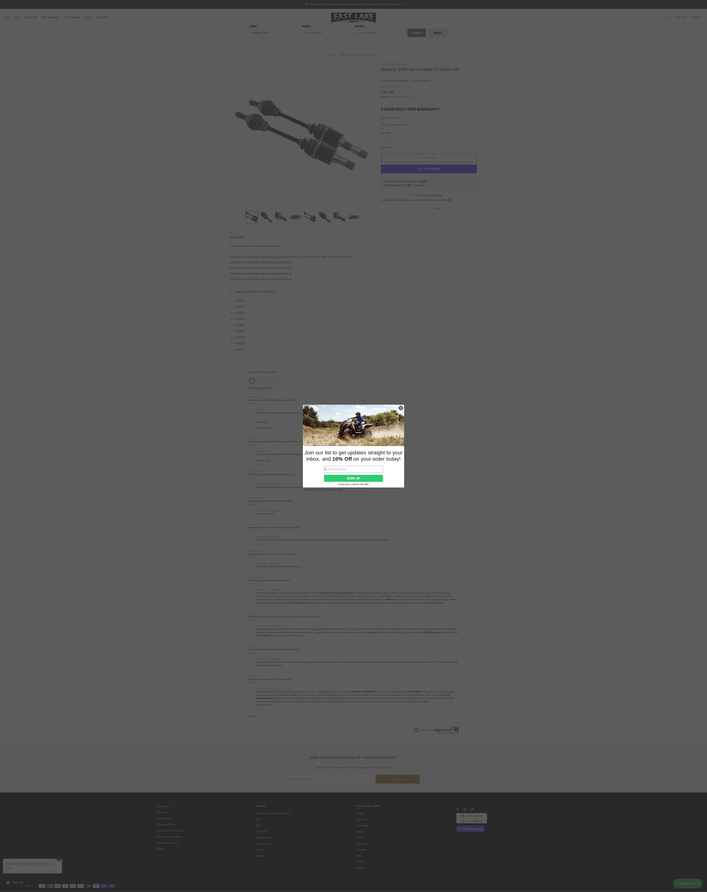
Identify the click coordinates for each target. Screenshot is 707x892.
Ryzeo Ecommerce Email (329, 490)
